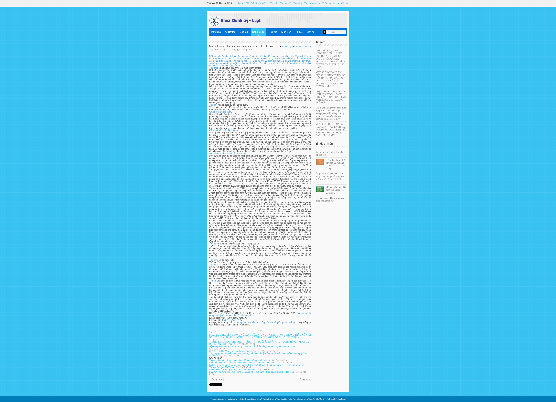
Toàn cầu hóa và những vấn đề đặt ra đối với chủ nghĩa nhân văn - (248, 360)
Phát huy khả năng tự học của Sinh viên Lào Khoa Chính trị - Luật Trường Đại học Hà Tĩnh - (257, 373)
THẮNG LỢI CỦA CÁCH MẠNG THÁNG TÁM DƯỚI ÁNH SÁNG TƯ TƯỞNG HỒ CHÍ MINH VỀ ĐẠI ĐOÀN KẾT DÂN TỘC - (259, 343)
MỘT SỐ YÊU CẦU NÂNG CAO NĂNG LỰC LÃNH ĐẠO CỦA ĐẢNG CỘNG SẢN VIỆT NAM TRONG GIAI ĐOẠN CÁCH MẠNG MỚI (331, 129)
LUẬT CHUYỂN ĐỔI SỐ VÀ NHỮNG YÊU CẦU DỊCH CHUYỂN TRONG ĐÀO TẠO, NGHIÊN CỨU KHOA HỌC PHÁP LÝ (331, 97)
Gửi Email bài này (302, 46)
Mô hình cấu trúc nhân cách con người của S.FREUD (336, 190)
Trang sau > (305, 379)
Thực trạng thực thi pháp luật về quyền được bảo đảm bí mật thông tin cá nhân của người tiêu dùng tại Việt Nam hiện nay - (258, 354)
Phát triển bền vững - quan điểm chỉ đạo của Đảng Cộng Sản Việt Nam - (250, 362)
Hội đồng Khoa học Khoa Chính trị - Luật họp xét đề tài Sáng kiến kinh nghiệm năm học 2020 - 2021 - (256, 347)
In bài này (286, 46)
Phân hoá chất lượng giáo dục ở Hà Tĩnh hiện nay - (241, 369)
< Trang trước (216, 379)
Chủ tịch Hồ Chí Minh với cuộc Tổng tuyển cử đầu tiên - (243, 351)
